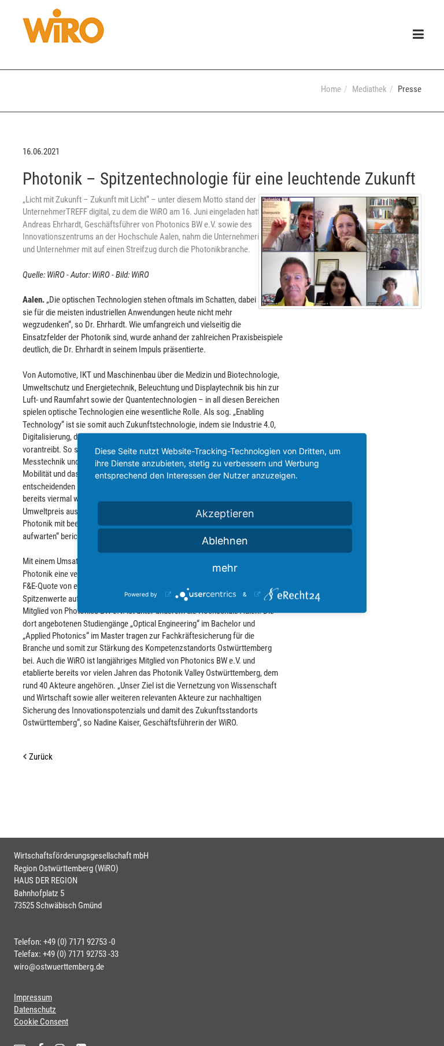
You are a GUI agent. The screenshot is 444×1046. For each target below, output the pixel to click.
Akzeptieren (224, 513)
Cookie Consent (41, 1021)
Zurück (40, 757)
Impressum (33, 997)
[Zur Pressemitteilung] (339, 251)
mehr (225, 568)
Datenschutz (35, 1009)
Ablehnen (225, 541)
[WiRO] (63, 26)
